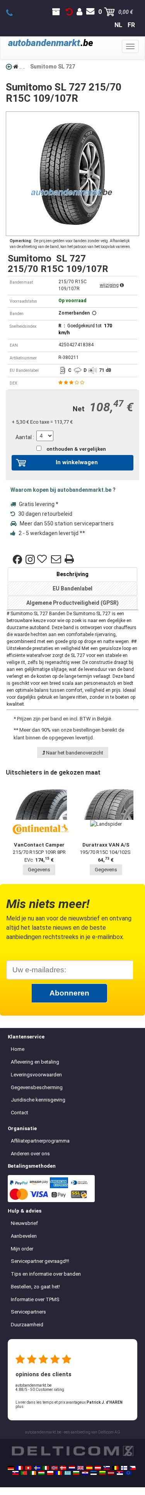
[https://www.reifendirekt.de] (11, 1468)
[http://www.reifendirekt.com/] (128, 1473)
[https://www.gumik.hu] (41, 1473)
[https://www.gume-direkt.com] (107, 1468)
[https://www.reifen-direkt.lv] (111, 1473)
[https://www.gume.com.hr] (85, 1473)
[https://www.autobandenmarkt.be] (115, 1468)
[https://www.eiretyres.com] (33, 1473)
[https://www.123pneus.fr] (20, 1468)
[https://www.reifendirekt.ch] (28, 1468)
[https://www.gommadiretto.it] (46, 1468)
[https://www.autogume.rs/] (120, 1473)
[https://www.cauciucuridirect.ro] (59, 1473)
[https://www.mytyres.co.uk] (80, 1468)
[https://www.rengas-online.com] (124, 1468)
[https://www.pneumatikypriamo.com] (15, 1473)
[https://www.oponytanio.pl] (50, 1473)
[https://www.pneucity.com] (24, 1473)
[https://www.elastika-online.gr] (68, 1473)
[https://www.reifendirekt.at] (98, 1468)
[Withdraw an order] (69, 12)
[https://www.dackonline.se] (37, 1468)
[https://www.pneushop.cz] (133, 1468)
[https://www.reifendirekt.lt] (102, 1473)
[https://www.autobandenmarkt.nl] (72, 1468)
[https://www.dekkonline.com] (54, 1468)
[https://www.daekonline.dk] (63, 1468)
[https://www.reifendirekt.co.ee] (93, 1473)
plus (19, 1406)
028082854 (14, 13)
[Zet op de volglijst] (43, 559)
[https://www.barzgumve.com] (76, 1473)
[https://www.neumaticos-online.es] (89, 1468)
